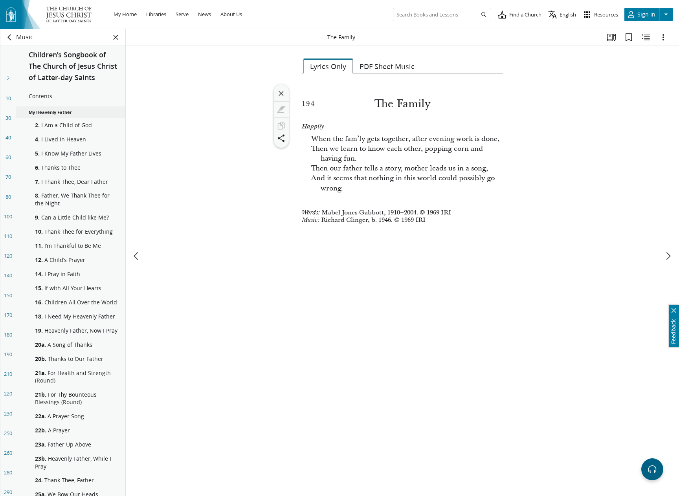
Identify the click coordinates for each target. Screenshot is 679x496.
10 (8, 98)
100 (8, 216)
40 (8, 137)
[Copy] (281, 125)
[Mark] (281, 109)
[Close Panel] (116, 37)
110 (8, 236)
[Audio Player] (652, 469)
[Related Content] (646, 37)
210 (8, 373)
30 (8, 117)
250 (8, 433)
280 (8, 472)
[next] (668, 256)
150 (8, 295)
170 (8, 314)
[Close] (281, 93)
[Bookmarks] (629, 37)
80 (8, 196)
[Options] (663, 37)
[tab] (328, 66)
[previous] (137, 256)
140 (8, 275)
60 (8, 157)
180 (8, 334)
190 (8, 354)
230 (8, 413)
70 (8, 176)
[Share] (281, 138)
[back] (10, 37)
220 (8, 393)
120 (8, 255)
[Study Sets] (611, 37)
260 (8, 452)
